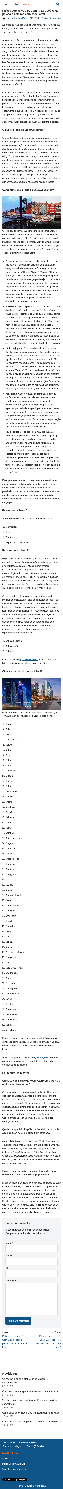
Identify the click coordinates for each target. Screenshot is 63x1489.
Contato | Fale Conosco (14, 1469)
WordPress (40, 1486)
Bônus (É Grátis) (35, 1446)
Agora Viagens (40, 1057)
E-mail (9, 1255)
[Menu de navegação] (5, 3)
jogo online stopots (28, 659)
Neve (20, 1486)
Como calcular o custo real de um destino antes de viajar (30, 1412)
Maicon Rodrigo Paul (16, 18)
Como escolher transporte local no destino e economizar (30, 1391)
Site (7, 1268)
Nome (9, 1243)
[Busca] (57, 3)
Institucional (9, 1442)
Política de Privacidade (13, 1463)
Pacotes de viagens (13, 1446)
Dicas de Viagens (52, 18)
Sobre (5, 1458)
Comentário (12, 1280)
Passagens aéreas (28, 1442)
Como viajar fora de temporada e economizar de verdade (30, 1421)
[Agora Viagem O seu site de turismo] (23, 3)
